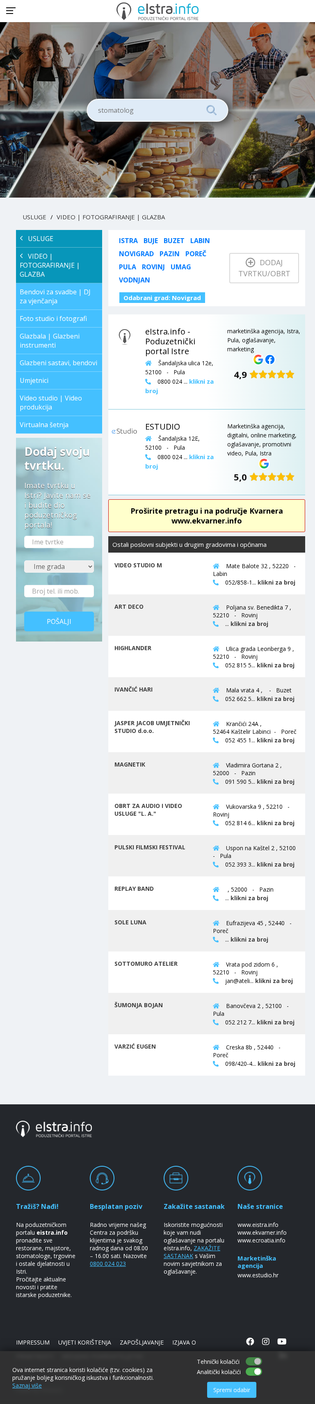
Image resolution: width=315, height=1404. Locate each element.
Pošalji (59, 621)
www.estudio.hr (257, 1275)
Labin (200, 240)
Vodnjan (134, 279)
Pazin (170, 253)
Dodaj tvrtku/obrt (264, 267)
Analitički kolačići (219, 1372)
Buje (151, 240)
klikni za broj (276, 582)
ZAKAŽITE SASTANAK (192, 1252)
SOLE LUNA (130, 922)
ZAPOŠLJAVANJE (142, 1342)
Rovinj (153, 266)
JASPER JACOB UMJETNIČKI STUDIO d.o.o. (152, 727)
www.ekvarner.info (262, 1232)
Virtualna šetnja (44, 424)
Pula (127, 266)
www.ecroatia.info (261, 1240)
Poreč (195, 253)
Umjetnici (34, 380)
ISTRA (128, 240)
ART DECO (129, 606)
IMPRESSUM (33, 1342)
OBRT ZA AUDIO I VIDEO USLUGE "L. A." (148, 809)
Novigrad (136, 253)
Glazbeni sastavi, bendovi (58, 362)
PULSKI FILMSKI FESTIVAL (149, 847)
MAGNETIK (129, 764)
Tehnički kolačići (218, 1361)
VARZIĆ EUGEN (135, 1046)
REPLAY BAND (134, 888)
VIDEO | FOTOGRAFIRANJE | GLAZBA (111, 217)
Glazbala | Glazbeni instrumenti (50, 341)
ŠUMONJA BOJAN (138, 1005)
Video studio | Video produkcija (51, 403)
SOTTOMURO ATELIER (146, 963)
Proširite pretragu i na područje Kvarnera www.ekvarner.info (206, 516)
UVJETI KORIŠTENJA (84, 1342)
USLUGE (34, 217)
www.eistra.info (257, 1225)
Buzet (174, 240)
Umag (181, 266)
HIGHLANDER (132, 648)
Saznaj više (27, 1385)
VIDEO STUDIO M (138, 565)
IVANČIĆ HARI (133, 689)
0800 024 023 (108, 1263)
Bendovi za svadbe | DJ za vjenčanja (55, 296)
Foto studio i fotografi (53, 318)
